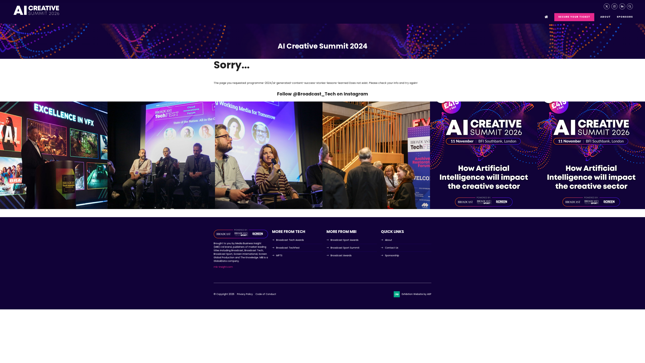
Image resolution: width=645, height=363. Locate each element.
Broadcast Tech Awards (290, 240)
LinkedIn (622, 6)
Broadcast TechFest (288, 247)
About (605, 16)
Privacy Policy (245, 294)
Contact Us (391, 247)
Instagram (614, 6)
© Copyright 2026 (224, 294)
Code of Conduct (265, 294)
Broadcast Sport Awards (344, 240)
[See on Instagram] (54, 155)
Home (546, 17)
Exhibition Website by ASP (416, 294)
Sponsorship (392, 255)
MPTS (279, 255)
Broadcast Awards (341, 255)
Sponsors (625, 16)
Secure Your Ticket (574, 16)
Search (630, 6)
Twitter (607, 6)
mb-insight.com (223, 267)
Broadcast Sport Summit (345, 247)
